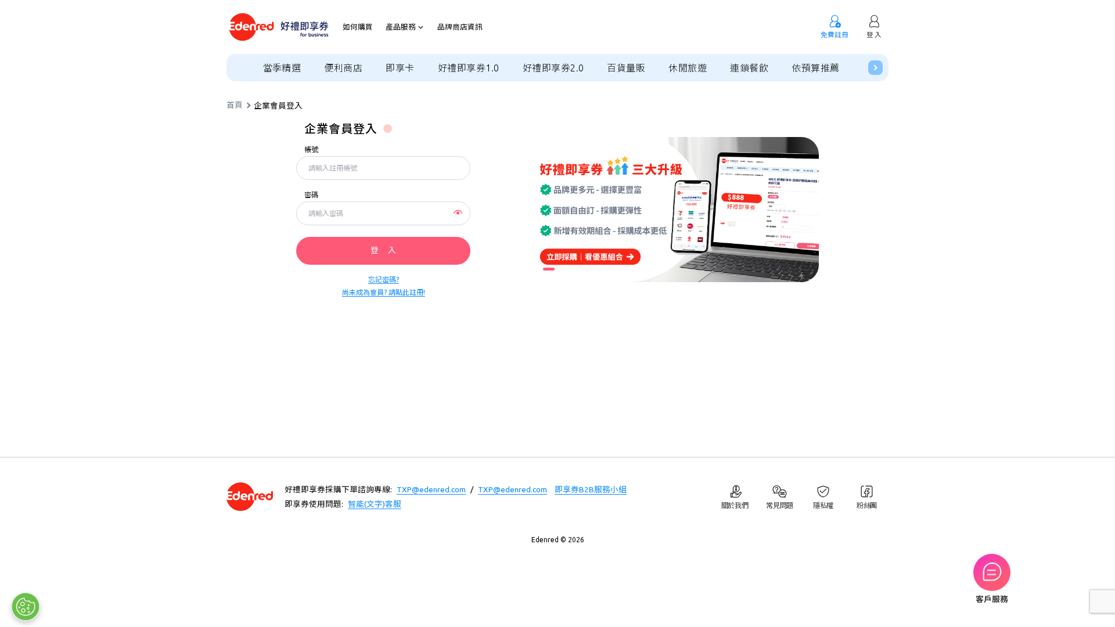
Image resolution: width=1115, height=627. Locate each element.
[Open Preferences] (25, 606)
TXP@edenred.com (431, 489)
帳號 (311, 149)
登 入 (384, 250)
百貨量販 (626, 68)
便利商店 (343, 68)
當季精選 (282, 68)
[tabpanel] (673, 209)
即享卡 (400, 68)
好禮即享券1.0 (468, 68)
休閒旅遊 (687, 68)
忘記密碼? (383, 279)
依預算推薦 (815, 68)
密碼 (311, 195)
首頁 (234, 106)
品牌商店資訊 (460, 27)
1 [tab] (549, 269)
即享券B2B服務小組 (591, 489)
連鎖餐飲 (749, 68)
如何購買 (358, 27)
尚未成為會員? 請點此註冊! (383, 292)
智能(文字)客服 (374, 504)
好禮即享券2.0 (553, 68)
